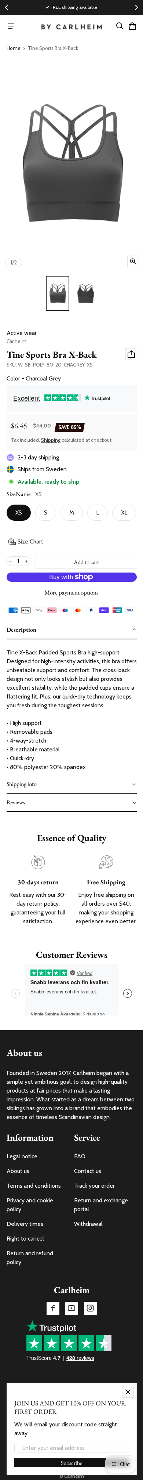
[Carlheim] (71, 27)
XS (18, 512)
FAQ (79, 1156)
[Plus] (26, 561)
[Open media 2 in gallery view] (85, 293)
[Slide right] (136, 7)
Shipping (50, 440)
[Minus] (10, 561)
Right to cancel (25, 1238)
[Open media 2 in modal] (71, 164)
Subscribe (71, 1463)
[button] (119, 26)
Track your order (94, 1185)
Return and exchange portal (101, 1205)
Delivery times (25, 1223)
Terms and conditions (34, 1185)
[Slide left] (6, 7)
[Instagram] (90, 1308)
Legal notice (22, 1156)
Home (14, 48)
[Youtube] (71, 1308)
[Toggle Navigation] (11, 26)
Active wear (22, 332)
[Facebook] (53, 1308)
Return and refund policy (30, 1258)
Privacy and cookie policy (30, 1205)
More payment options (71, 592)
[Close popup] (127, 1391)
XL (124, 512)
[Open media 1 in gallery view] (57, 293)
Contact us (87, 1170)
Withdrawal (88, 1223)
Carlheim (74, 1476)
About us (18, 1170)
